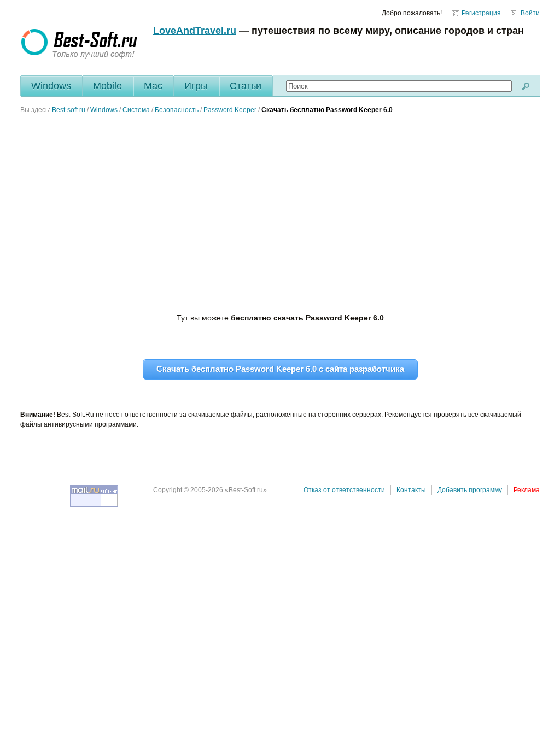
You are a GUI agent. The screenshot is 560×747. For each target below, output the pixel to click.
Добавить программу (470, 490)
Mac (153, 85)
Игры (196, 85)
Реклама (527, 490)
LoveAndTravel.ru (194, 30)
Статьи (245, 85)
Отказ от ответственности (344, 490)
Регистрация (481, 13)
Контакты (411, 490)
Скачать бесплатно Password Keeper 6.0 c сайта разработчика (280, 369)
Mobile (107, 85)
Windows (51, 85)
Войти (530, 13)
